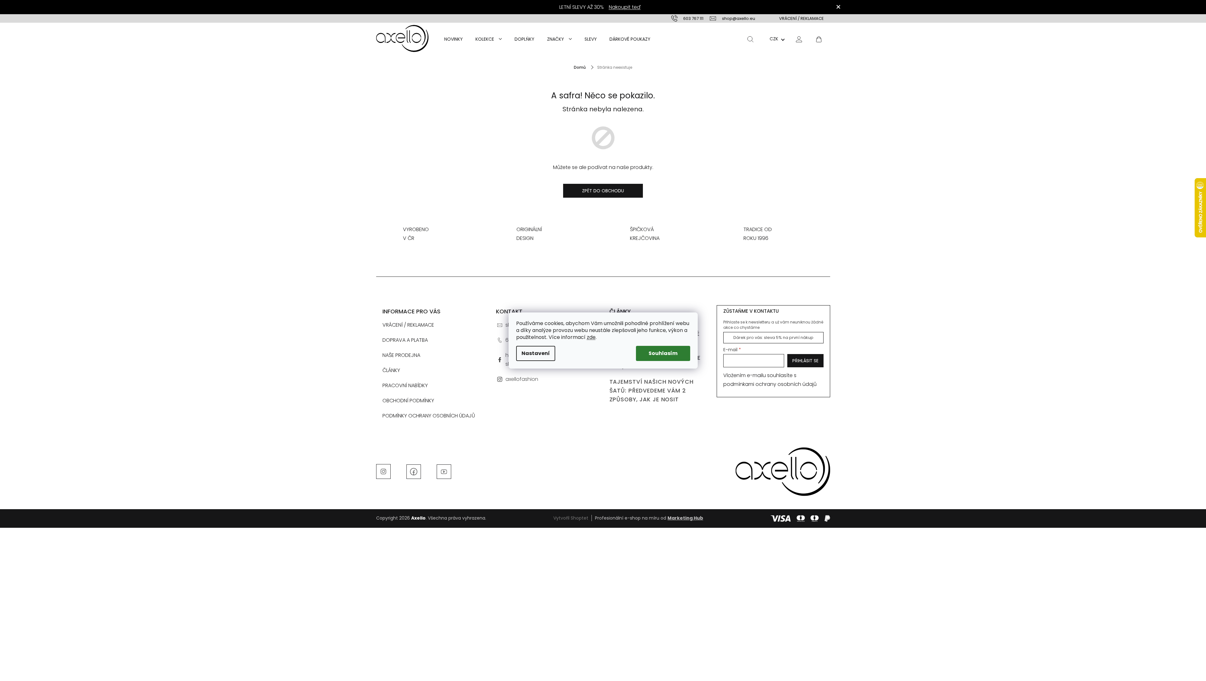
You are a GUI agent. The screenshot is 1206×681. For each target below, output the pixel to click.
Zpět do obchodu (603, 191)
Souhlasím (663, 353)
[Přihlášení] (799, 39)
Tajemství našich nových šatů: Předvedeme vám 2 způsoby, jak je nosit (651, 390)
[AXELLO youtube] (444, 471)
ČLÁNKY (391, 370)
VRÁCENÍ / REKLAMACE (801, 18)
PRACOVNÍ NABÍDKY (405, 385)
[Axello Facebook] (413, 471)
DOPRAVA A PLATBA (405, 340)
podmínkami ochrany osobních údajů (770, 384)
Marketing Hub (685, 518)
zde (591, 337)
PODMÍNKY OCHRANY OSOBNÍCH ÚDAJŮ (428, 415)
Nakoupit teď (625, 7)
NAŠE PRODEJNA (401, 355)
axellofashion (521, 379)
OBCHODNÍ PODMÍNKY (408, 400)
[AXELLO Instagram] (383, 471)
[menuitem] (453, 39)
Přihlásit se (805, 361)
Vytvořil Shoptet (570, 518)
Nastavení (535, 353)
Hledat (750, 39)
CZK (774, 39)
